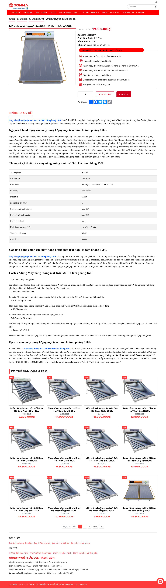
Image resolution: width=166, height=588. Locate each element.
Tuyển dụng (127, 12)
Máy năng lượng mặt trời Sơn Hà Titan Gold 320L (64, 409)
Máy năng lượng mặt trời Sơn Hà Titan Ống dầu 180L (102, 509)
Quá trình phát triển (60, 543)
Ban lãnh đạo (31, 543)
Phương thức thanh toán (40, 553)
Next (95, 526)
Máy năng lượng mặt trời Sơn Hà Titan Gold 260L (102, 409)
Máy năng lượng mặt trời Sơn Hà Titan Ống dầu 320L (102, 459)
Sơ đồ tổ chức (44, 543)
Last (101, 526)
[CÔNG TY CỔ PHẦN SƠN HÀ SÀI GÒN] (18, 6)
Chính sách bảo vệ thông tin (85, 553)
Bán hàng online (90, 12)
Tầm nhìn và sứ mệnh (80, 543)
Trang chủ (15, 12)
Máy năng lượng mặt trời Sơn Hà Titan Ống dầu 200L (64, 509)
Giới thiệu (28, 12)
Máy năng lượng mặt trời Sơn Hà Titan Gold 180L (64, 459)
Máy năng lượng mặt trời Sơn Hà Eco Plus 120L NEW (26, 409)
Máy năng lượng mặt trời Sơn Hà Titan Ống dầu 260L (139, 459)
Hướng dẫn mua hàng (18, 553)
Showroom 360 (110, 12)
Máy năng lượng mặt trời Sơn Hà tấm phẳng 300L (139, 509)
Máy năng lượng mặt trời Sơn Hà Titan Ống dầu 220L (26, 509)
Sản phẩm (41, 12)
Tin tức (52, 12)
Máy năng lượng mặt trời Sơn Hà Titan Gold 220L (139, 409)
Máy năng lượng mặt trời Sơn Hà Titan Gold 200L (26, 459)
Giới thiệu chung (16, 543)
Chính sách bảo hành (62, 553)
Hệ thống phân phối (69, 12)
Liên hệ (140, 12)
